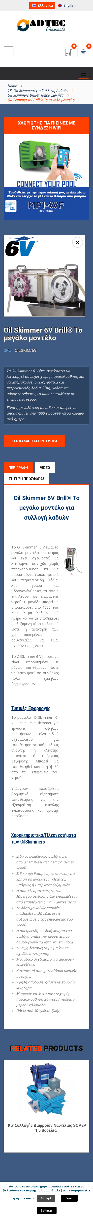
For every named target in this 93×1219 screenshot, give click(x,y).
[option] (44, 275)
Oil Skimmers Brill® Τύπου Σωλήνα (35, 95)
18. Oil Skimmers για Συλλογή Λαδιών (37, 90)
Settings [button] (47, 1210)
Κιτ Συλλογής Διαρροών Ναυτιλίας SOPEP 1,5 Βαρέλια (47, 1128)
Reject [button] (69, 1198)
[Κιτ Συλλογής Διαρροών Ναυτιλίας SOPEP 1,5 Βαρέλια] (46, 1088)
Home (12, 86)
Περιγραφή (18, 468)
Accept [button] (46, 1198)
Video (45, 468)
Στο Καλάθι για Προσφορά (34, 441)
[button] (78, 242)
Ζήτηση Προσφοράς (26, 479)
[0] (68, 53)
